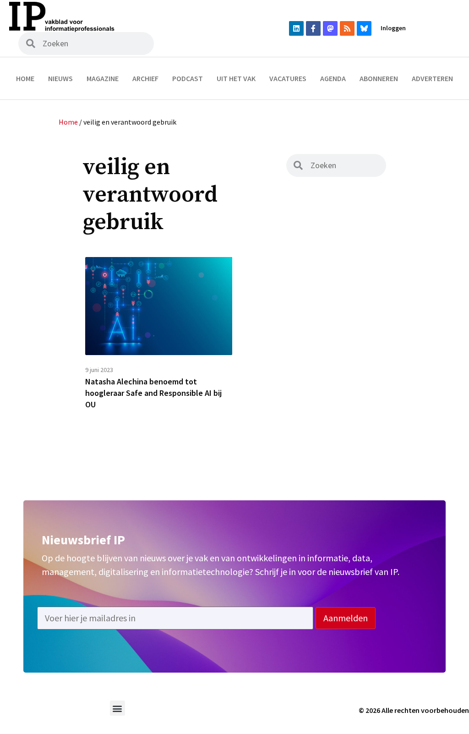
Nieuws (60, 78)
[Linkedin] (296, 28)
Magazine (103, 78)
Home (25, 78)
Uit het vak (236, 78)
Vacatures (287, 78)
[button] (117, 708)
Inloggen (393, 28)
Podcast (187, 78)
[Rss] (347, 28)
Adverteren (432, 78)
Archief (145, 78)
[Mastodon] (330, 28)
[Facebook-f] (313, 28)
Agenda (333, 78)
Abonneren (379, 78)
